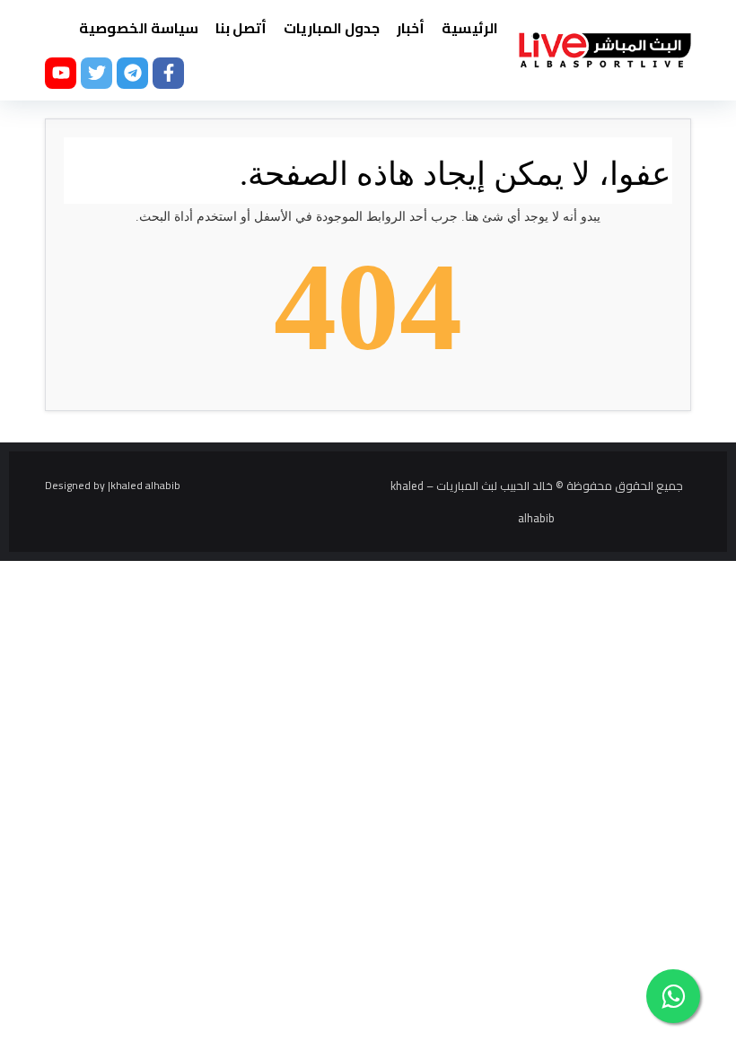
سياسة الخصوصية (138, 27)
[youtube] (60, 73)
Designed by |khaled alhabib (112, 485)
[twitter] (96, 73)
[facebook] (168, 73)
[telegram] (132, 73)
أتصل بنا (241, 27)
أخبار (411, 27)
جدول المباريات (332, 27)
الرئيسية (470, 27)
